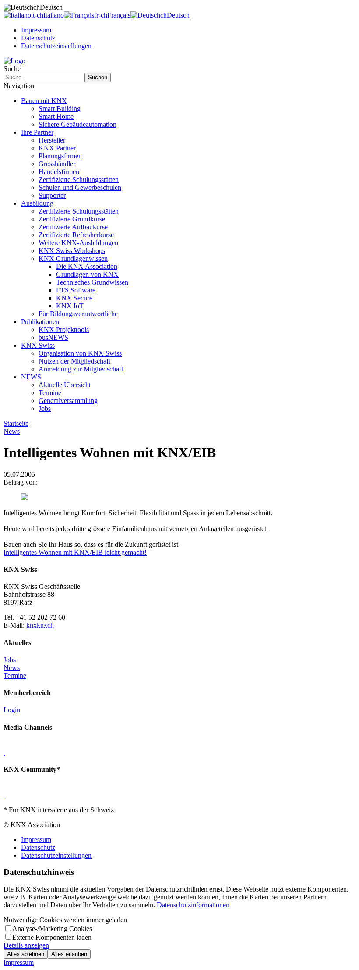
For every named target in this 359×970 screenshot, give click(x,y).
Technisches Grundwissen (92, 282)
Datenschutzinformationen (193, 905)
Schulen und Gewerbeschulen (80, 187)
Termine (50, 392)
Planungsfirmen (60, 156)
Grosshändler (57, 164)
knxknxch (40, 625)
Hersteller (52, 140)
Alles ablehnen (25, 954)
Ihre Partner (37, 132)
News (12, 667)
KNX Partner (57, 148)
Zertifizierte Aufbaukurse (73, 227)
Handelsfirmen (59, 171)
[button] (179, 86)
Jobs (45, 408)
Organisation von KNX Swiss (80, 353)
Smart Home (56, 116)
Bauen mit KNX (44, 100)
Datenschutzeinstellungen (56, 46)
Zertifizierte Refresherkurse (76, 235)
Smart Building (60, 108)
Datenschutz (38, 38)
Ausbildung (37, 203)
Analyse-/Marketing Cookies (52, 928)
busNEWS (53, 337)
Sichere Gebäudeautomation (77, 124)
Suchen (97, 77)
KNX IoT (70, 306)
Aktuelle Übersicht (65, 385)
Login (12, 709)
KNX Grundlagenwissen (73, 258)
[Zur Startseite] (14, 60)
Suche (12, 68)
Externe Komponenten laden (52, 937)
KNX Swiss (38, 345)
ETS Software (75, 290)
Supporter (52, 195)
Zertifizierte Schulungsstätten (79, 179)
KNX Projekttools (64, 329)
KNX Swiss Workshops (72, 250)
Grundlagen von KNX (87, 274)
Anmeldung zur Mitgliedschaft (81, 369)
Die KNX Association (86, 266)
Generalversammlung (68, 400)
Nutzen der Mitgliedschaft (74, 361)
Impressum (36, 30)
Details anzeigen (26, 945)
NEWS (31, 377)
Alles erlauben (69, 954)
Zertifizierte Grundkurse (72, 219)
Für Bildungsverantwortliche (78, 313)
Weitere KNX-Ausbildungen (78, 242)
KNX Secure (74, 298)
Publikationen (40, 321)
